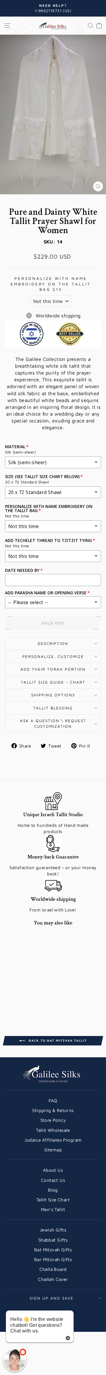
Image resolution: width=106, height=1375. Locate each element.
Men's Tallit (53, 1209)
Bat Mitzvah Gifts (53, 1249)
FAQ (53, 1100)
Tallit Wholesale (53, 1130)
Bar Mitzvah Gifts (53, 1259)
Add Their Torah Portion (53, 669)
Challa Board (53, 1269)
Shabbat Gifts (53, 1239)
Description (53, 643)
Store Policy (53, 1120)
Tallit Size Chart (53, 1199)
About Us (53, 1170)
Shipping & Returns (53, 1110)
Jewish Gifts (53, 1229)
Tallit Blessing (53, 708)
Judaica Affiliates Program (53, 1139)
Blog (53, 1189)
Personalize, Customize (53, 656)
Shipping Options (53, 695)
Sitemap (53, 1149)
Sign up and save (52, 1298)
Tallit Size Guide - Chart (53, 682)
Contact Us (53, 1180)
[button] (14, 1360)
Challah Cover (53, 1279)
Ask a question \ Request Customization (53, 723)
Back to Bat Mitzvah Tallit (57, 1040)
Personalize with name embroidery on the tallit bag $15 (51, 284)
